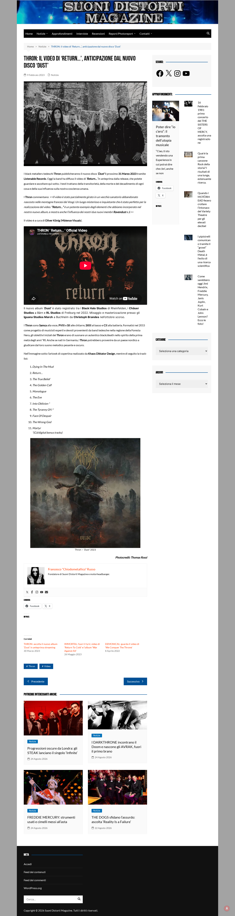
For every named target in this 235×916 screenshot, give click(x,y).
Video (47, 666)
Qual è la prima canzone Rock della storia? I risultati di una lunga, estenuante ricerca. (204, 168)
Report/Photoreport (121, 33)
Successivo (133, 681)
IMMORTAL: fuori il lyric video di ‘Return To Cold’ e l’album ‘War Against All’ (82, 647)
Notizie (41, 33)
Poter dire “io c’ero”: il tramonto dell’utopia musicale (165, 136)
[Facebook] (32, 592)
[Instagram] (36, 592)
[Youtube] (41, 592)
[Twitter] (27, 592)
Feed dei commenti (35, 880)
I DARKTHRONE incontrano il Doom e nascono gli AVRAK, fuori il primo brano (116, 746)
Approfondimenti (62, 33)
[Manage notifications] (227, 908)
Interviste (82, 33)
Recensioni (98, 33)
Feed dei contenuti (35, 872)
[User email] (46, 592)
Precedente (37, 681)
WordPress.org (33, 888)
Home (29, 33)
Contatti (145, 33)
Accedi (28, 864)
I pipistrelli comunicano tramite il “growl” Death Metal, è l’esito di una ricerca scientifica (204, 251)
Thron (32, 666)
